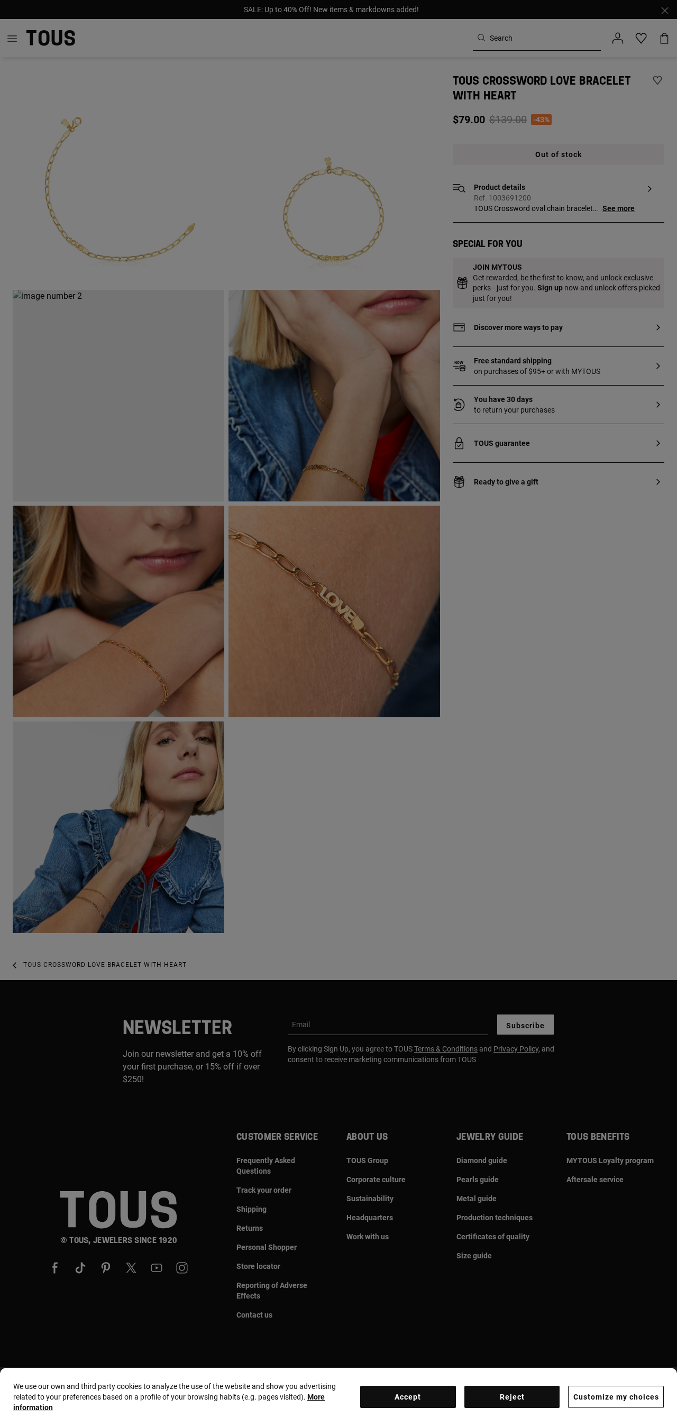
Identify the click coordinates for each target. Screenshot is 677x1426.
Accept (408, 1397)
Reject (512, 1397)
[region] (338, 1397)
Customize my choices (616, 1397)
